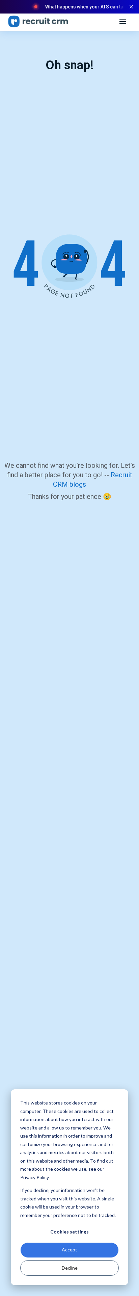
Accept (69, 1249)
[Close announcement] (131, 6)
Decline (70, 1268)
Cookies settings (69, 1232)
